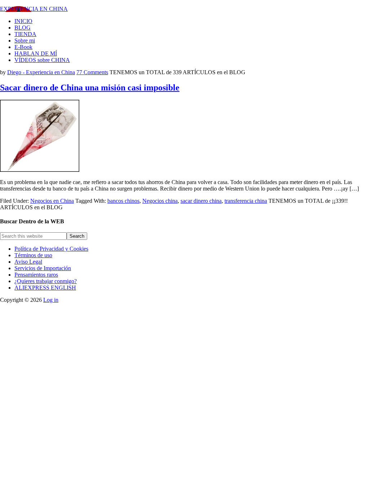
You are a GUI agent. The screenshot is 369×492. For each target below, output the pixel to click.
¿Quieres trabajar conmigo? (45, 281)
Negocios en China (52, 201)
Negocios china (160, 201)
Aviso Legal (28, 262)
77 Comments (92, 72)
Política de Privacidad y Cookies (51, 249)
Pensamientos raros (36, 275)
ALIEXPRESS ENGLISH (45, 288)
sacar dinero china (201, 201)
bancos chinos (123, 201)
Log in (50, 300)
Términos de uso (33, 255)
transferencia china (245, 201)
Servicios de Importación (42, 268)
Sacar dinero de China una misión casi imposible (89, 87)
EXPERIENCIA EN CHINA (34, 9)
